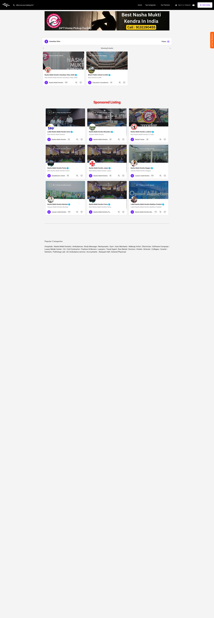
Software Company (160, 246)
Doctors (131, 249)
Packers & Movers (89, 249)
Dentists (48, 252)
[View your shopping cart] (193, 5)
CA (64, 249)
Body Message (90, 246)
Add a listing (206, 5)
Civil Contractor (73, 249)
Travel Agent (111, 249)
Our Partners (165, 5)
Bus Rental (122, 249)
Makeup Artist (135, 246)
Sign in (180, 5)
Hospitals (49, 246)
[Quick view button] (76, 82)
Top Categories (150, 5)
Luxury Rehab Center (53, 249)
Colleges (155, 249)
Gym (112, 246)
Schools (146, 249)
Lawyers (101, 249)
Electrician (146, 246)
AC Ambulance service (75, 252)
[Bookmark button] (80, 82)
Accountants (92, 252)
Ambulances (77, 246)
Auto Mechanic (121, 246)
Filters (164, 41)
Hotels (139, 249)
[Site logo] (6, 5)
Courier (163, 249)
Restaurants (103, 246)
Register (188, 5)
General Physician (118, 252)
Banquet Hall (104, 252)
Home (140, 5)
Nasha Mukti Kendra (62, 246)
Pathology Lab (59, 252)
